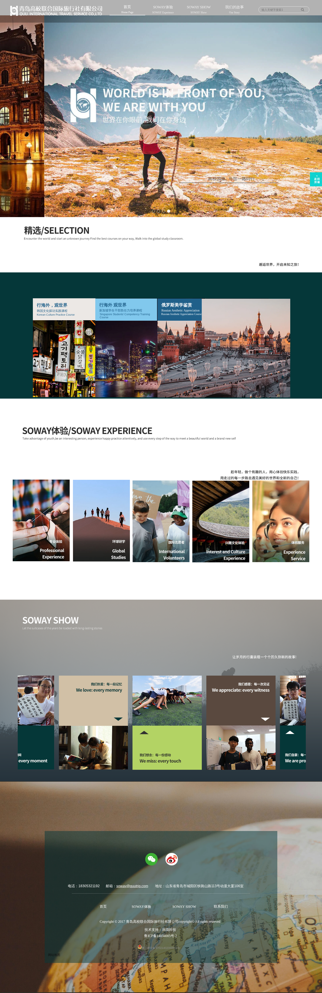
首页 (127, 9)
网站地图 (54, 955)
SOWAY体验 (163, 9)
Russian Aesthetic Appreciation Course (181, 314)
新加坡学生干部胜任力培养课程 (120, 310)
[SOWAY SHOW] (313, 500)
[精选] (313, 483)
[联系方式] (313, 509)
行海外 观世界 (113, 304)
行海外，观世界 (52, 305)
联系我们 (221, 906)
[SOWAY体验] (313, 492)
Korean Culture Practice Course (56, 314)
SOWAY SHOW (199, 9)
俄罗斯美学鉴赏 (176, 304)
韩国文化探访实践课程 (52, 311)
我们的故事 (234, 9)
